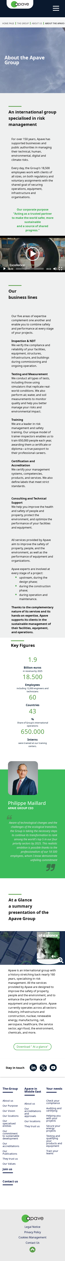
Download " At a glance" (32, 1047)
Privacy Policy (32, 1232)
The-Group (10, 1089)
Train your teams (52, 1152)
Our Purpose (10, 1105)
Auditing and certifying (54, 1109)
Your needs (54, 1089)
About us (37, 23)
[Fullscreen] (60, 268)
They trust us (10, 1158)
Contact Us (32, 1243)
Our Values (9, 1163)
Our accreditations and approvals (32, 1112)
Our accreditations (11, 1145)
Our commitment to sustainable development (11, 1134)
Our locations (11, 1115)
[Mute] (55, 268)
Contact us (10, 1181)
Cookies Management (32, 1237)
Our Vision (9, 1110)
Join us (7, 1169)
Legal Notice (32, 1227)
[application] (32, 254)
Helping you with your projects (53, 1118)
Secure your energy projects (53, 1128)
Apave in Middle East (32, 1090)
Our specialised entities (9, 1123)
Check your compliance (53, 1102)
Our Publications (10, 1152)
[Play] (33, 254)
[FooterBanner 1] (32, 1221)
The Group (23, 23)
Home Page (8, 23)
